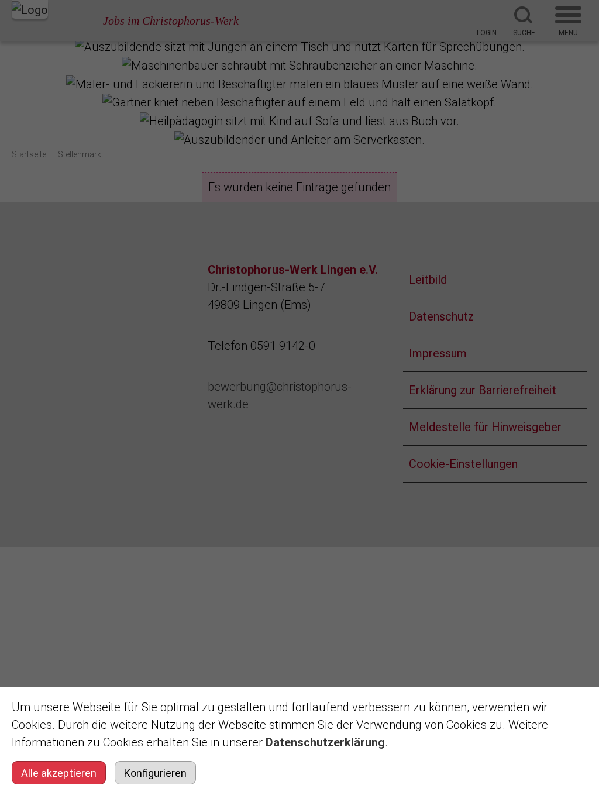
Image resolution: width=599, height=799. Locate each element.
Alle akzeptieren (59, 773)
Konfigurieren (155, 773)
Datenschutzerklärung (325, 742)
